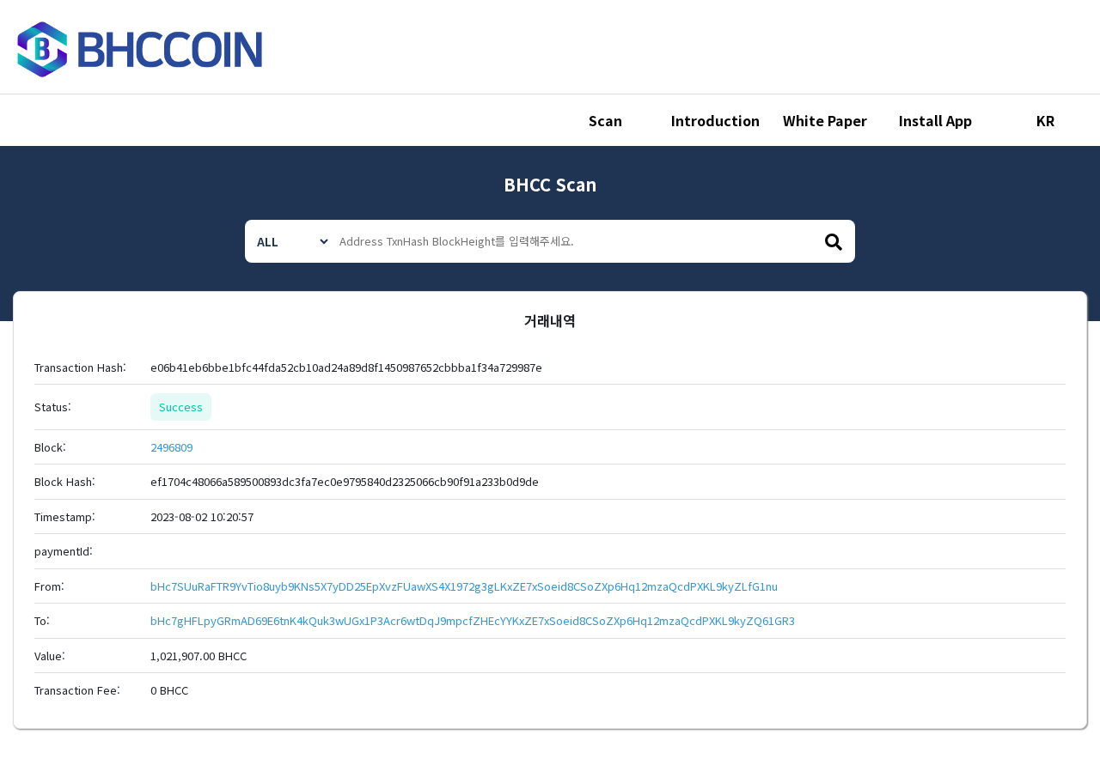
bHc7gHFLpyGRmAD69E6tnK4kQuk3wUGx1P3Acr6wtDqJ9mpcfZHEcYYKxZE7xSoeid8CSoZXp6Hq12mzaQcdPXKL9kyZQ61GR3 (472, 620)
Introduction (715, 120)
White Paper (825, 120)
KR (1045, 120)
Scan (605, 120)
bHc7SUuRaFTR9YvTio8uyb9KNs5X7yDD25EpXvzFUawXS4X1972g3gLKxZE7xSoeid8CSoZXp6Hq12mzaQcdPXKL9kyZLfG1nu (464, 586)
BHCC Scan (550, 184)
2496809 (171, 447)
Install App (935, 120)
